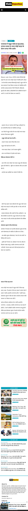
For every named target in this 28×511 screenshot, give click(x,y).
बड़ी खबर (10, 40)
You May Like (14, 440)
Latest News (14, 388)
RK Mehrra (4, 52)
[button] (2, 10)
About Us (4, 484)
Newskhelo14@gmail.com (7, 498)
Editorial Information (14, 509)
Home (3, 40)
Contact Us (5, 496)
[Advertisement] (14, 26)
